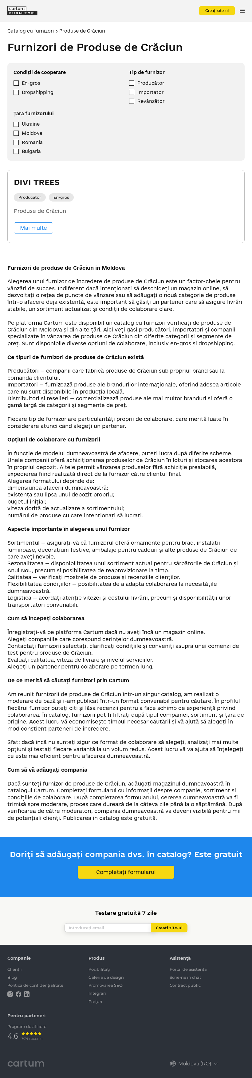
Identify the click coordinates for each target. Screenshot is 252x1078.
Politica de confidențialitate (35, 985)
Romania (32, 142)
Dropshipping (37, 92)
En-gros (31, 83)
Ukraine (31, 124)
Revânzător (150, 101)
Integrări (97, 993)
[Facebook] (19, 994)
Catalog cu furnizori (30, 30)
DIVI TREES (36, 182)
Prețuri (95, 1001)
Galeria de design (106, 977)
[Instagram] (10, 994)
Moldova (32, 133)
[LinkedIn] (27, 994)
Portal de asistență (188, 969)
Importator (150, 92)
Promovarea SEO (106, 985)
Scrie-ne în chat (185, 977)
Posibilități (99, 969)
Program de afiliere (26, 1026)
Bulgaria (31, 151)
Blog (12, 977)
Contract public (185, 985)
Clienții (14, 969)
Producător (150, 83)
